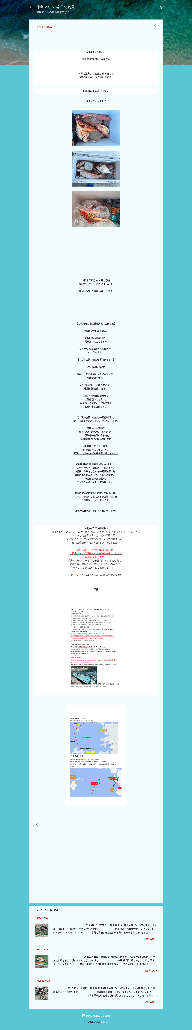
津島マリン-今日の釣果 (55, 7)
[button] (155, 26)
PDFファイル (78, 575)
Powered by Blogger (98, 1015)
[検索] (161, 8)
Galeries (104, 1022)
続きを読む (151, 939)
